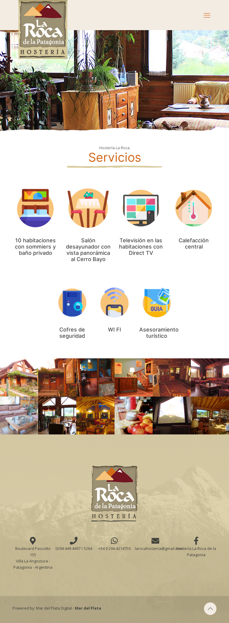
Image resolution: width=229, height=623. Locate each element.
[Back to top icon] (210, 608)
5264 (88, 548)
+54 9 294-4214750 (114, 548)
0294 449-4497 (68, 548)
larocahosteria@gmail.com (159, 548)
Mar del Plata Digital (54, 608)
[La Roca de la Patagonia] (42, 29)
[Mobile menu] (207, 15)
